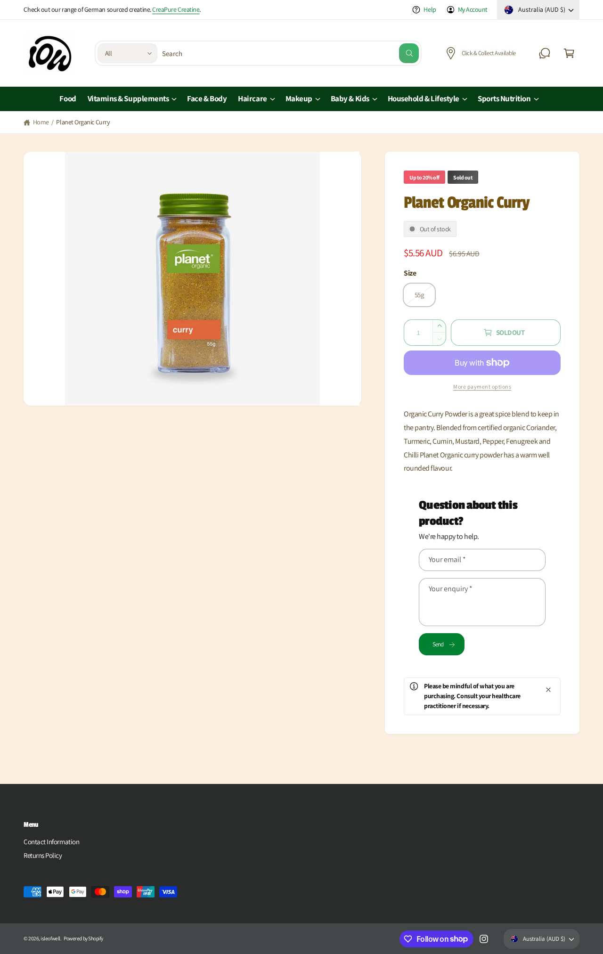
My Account (473, 9)
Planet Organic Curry (82, 122)
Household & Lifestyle (423, 98)
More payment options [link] (482, 386)
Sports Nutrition (504, 98)
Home (41, 122)
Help (430, 9)
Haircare (252, 98)
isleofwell (50, 938)
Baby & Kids (350, 98)
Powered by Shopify (83, 938)
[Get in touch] (544, 53)
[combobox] (290, 53)
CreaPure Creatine (175, 9)
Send (438, 644)
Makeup (298, 98)
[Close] (548, 689)
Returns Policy (43, 855)
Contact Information (51, 841)
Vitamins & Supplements (128, 98)
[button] (569, 53)
